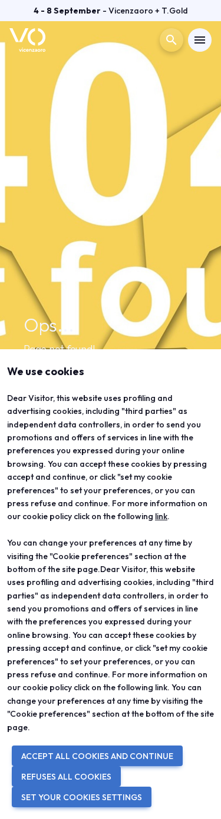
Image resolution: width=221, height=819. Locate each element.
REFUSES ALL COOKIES (66, 776)
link (161, 516)
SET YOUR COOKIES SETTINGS (81, 797)
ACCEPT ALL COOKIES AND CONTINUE (97, 756)
